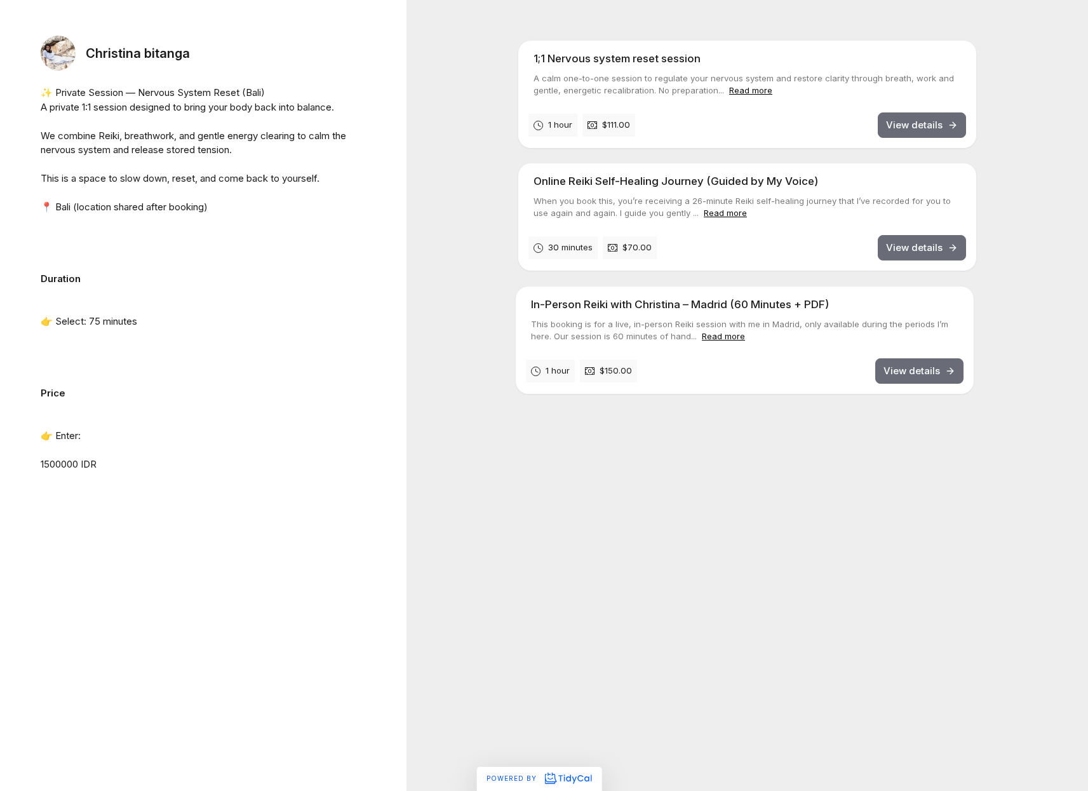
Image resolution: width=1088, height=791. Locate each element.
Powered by (513, 778)
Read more (750, 90)
